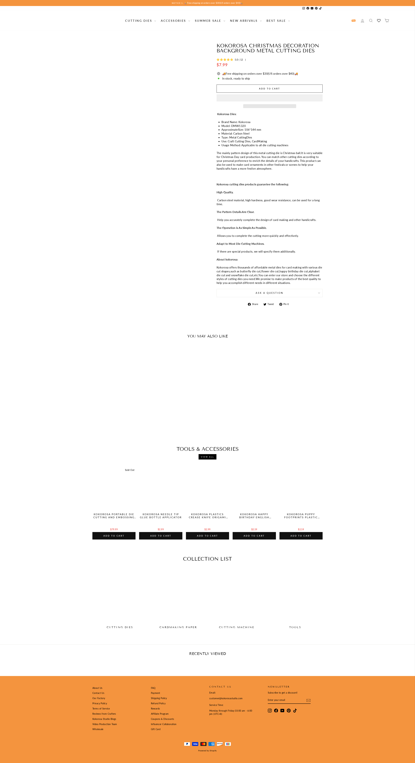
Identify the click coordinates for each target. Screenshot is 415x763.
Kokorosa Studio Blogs (104, 719)
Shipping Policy (159, 698)
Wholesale (97, 729)
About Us (97, 688)
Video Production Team (104, 724)
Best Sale (277, 20)
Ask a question (269, 293)
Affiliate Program (160, 713)
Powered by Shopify (207, 750)
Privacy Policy (99, 703)
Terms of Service (101, 708)
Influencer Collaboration (164, 724)
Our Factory (98, 698)
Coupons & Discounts (162, 719)
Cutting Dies (139, 20)
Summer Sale (209, 20)
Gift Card (156, 729)
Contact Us (98, 693)
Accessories (174, 20)
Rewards (155, 708)
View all (207, 457)
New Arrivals (244, 20)
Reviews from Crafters (104, 713)
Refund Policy (158, 703)
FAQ (153, 688)
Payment (155, 693)
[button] (270, 97)
